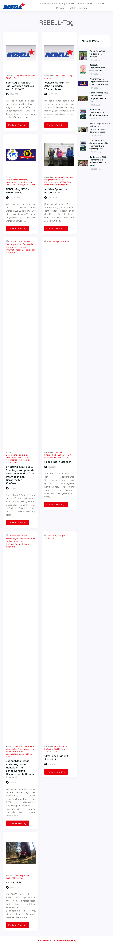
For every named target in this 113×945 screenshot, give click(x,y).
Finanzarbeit (50, 455)
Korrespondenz (51, 182)
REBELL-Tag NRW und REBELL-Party (19, 191)
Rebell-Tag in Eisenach (57, 461)
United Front (12, 462)
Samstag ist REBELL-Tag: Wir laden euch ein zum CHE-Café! (20, 86)
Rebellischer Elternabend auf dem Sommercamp (98, 112)
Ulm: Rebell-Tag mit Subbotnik (56, 757)
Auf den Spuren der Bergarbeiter (56, 191)
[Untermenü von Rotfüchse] (92, 3)
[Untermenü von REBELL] (78, 3)
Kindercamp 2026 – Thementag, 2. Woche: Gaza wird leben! (98, 161)
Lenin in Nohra (14, 882)
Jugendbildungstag (15, 754)
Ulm (56, 751)
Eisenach (58, 452)
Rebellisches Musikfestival (56, 184)
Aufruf (19, 746)
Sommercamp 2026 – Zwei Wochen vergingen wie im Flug (99, 96)
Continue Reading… (18, 126)
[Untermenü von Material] (65, 8)
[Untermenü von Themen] (104, 3)
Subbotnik (49, 78)
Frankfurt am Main (14, 751)
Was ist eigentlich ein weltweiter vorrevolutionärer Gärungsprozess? (99, 127)
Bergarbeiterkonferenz (16, 179)
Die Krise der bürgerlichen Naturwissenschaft (20, 747)
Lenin (8, 878)
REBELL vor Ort (64, 455)
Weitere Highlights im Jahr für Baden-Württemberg (57, 86)
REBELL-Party (17, 184)
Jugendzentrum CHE (25, 75)
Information (11, 182)
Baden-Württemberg (63, 177)
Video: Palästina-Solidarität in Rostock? (97, 54)
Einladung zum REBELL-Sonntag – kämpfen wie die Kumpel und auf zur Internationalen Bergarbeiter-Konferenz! (20, 475)
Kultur (57, 75)
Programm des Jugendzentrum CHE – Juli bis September (99, 82)
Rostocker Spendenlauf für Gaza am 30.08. (97, 68)
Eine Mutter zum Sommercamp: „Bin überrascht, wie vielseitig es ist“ (98, 144)
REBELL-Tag (11, 78)
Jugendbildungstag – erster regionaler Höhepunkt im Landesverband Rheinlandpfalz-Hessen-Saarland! (20, 769)
